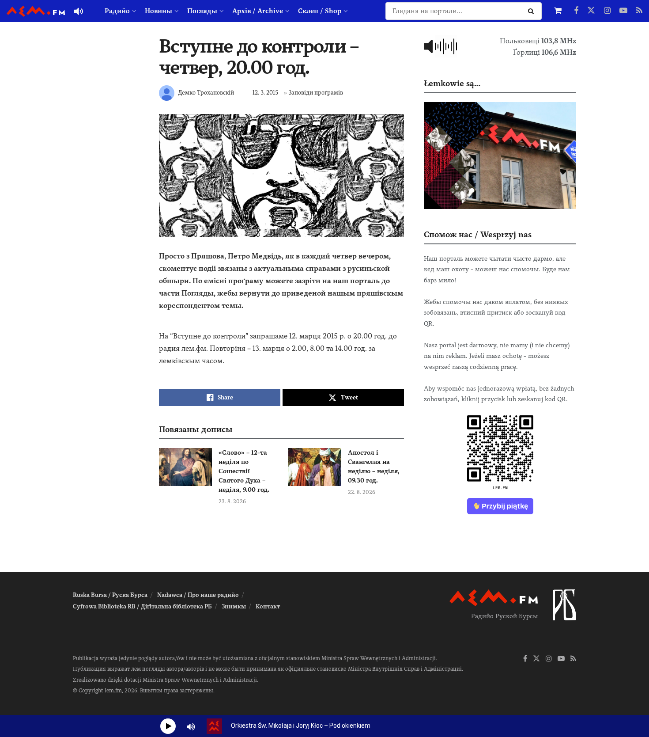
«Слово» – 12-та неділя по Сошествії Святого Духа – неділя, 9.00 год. (244, 471)
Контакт (268, 606)
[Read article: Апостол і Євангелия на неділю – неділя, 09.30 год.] (314, 467)
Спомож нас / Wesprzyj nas (478, 234)
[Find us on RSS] (639, 11)
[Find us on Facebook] (576, 11)
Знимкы (234, 606)
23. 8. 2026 (232, 501)
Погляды (202, 11)
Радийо (117, 11)
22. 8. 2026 (361, 492)
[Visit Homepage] (36, 11)
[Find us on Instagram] (607, 11)
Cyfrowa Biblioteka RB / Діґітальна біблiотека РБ (142, 606)
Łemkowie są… (452, 83)
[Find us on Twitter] (591, 11)
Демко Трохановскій (206, 92)
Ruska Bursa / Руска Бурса (110, 595)
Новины (158, 11)
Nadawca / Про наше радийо (198, 595)
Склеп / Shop (319, 11)
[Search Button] (533, 11)
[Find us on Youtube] (623, 11)
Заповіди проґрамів (315, 92)
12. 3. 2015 (265, 92)
